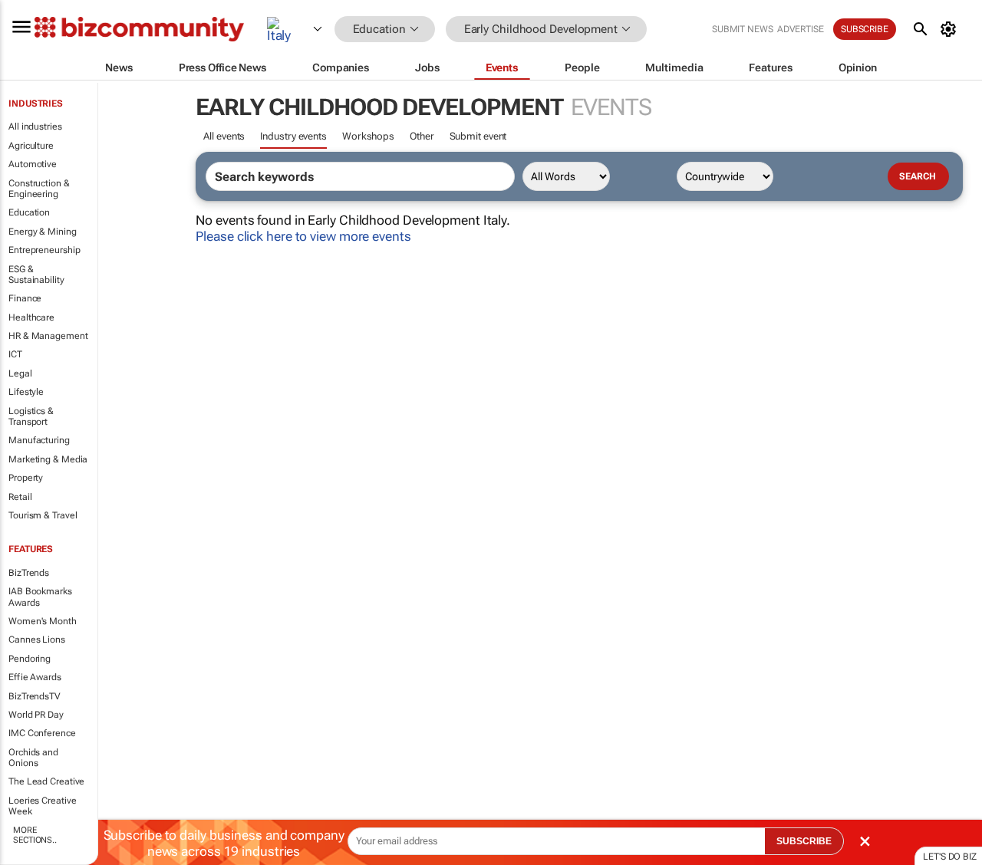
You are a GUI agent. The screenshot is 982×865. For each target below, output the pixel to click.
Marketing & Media (47, 459)
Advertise (800, 29)
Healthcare (31, 317)
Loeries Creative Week (42, 806)
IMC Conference (42, 733)
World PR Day (36, 714)
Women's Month (42, 621)
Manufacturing (39, 440)
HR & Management (48, 336)
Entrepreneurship (44, 250)
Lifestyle (26, 391)
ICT (15, 354)
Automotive (32, 164)
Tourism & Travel (42, 515)
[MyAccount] (951, 29)
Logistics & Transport (31, 416)
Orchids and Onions (33, 757)
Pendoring (29, 658)
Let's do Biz (950, 856)
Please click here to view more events (303, 236)
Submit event (478, 136)
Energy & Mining (42, 231)
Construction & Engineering (39, 188)
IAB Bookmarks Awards (40, 596)
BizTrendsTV (34, 696)
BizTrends (28, 572)
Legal (20, 373)
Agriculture (31, 145)
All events (224, 136)
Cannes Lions (36, 639)
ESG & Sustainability (36, 274)
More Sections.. (35, 835)
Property (25, 477)
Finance (24, 298)
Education (29, 212)
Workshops (368, 136)
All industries (35, 126)
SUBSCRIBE (804, 841)
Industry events (293, 136)
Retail (19, 497)
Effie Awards (34, 677)
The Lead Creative (46, 781)
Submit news (742, 29)
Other (422, 136)
